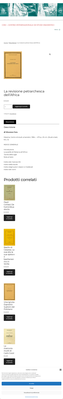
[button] (60, 370)
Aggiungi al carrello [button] (9, 217)
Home (6, 43)
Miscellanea (12, 43)
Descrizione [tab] (10, 122)
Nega (31, 388)
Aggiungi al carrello (21, 106)
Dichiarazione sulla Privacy (31, 396)
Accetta (31, 383)
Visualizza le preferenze (31, 392)
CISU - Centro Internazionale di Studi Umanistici (28, 25)
